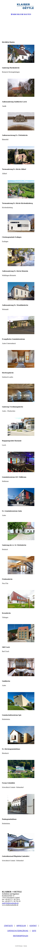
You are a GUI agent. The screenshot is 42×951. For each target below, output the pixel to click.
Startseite (8, 925)
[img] (21, 6)
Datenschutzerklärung (17, 931)
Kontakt (33, 925)
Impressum (21, 925)
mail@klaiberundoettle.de (10, 903)
